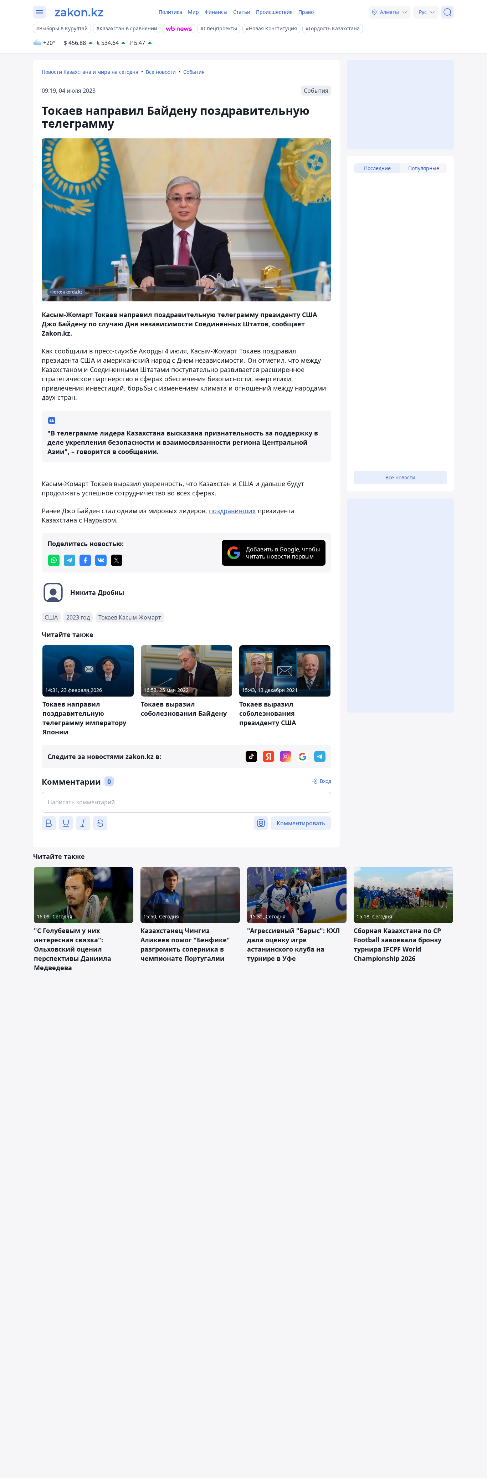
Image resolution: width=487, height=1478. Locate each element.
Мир (193, 12)
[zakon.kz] (79, 12)
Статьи (241, 12)
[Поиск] (447, 12)
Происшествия (274, 12)
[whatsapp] (53, 560)
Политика (170, 12)
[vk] (100, 560)
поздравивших (232, 510)
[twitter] (116, 560)
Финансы (216, 12)
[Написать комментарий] (186, 802)
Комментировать (301, 823)
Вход (325, 781)
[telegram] (69, 560)
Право (306, 12)
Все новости (161, 71)
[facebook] (85, 560)
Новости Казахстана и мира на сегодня (90, 71)
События (194, 71)
